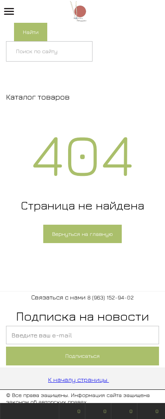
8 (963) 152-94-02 (110, 297)
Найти (30, 31)
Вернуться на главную (82, 233)
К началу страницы (78, 379)
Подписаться (82, 355)
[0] (152, 11)
